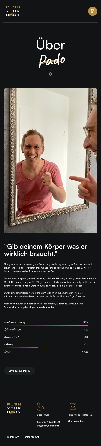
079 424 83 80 (51, 422)
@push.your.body (76, 421)
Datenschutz (32, 436)
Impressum (13, 436)
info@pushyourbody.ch (48, 425)
